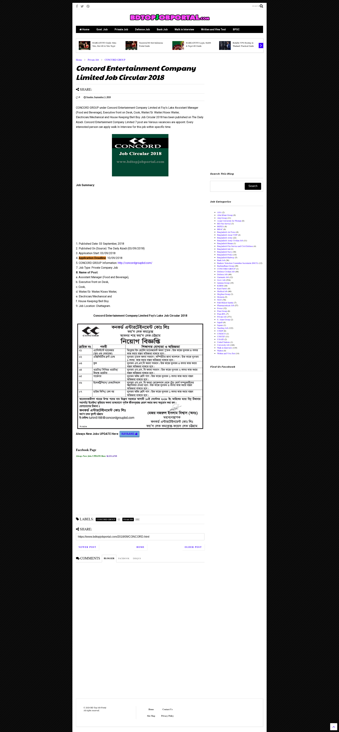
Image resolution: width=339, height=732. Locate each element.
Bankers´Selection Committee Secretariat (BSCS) (237, 263)
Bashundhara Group (225, 265)
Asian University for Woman (229, 220)
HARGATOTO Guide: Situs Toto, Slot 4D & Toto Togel (104, 44)
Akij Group (222, 217)
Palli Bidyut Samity (225, 302)
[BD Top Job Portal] (169, 21)
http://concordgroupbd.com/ (135, 263)
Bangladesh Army (224, 237)
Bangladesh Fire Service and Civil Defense (235, 246)
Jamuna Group (223, 282)
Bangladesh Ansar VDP (227, 234)
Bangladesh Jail (223, 248)
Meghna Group (223, 294)
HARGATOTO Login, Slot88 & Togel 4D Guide (198, 44)
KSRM (220, 285)
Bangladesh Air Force (226, 232)
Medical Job (222, 291)
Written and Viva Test (213, 29)
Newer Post (87, 547)
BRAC (220, 229)
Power (220, 308)
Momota (220, 296)
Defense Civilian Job (226, 271)
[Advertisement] (140, 215)
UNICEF (221, 336)
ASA (219, 212)
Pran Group (222, 311)
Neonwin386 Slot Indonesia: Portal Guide (151, 44)
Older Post (193, 547)
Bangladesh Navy (224, 251)
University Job (223, 344)
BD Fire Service (224, 223)
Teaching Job (222, 327)
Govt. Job (102, 29)
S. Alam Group (223, 319)
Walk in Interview (184, 29)
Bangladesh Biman (225, 243)
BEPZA (220, 226)
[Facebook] (77, 6)
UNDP (220, 330)
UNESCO (221, 333)
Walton (220, 350)
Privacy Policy (167, 715)
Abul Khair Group (225, 215)
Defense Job (142, 29)
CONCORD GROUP (115, 59)
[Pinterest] (88, 6)
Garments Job (223, 277)
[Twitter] (82, 6)
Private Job (121, 29)
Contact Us (167, 709)
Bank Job (162, 29)
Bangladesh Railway (225, 257)
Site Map (151, 715)
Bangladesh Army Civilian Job (230, 240)
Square (220, 325)
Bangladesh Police (225, 254)
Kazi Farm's (222, 288)
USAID (220, 339)
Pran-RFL (221, 313)
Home (85, 29)
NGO (219, 299)
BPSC (236, 29)
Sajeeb (220, 322)
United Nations (223, 342)
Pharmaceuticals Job (225, 305)
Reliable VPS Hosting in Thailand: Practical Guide (243, 44)
